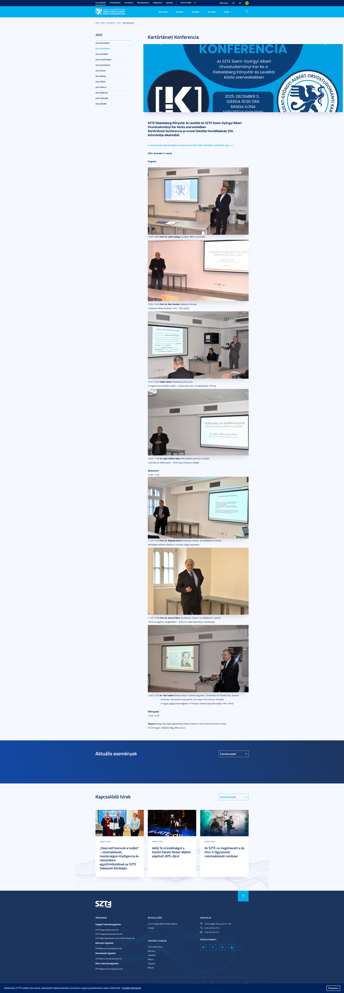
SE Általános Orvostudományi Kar (108, 958)
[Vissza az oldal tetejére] (243, 896)
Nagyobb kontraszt (247, 3)
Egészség (169, 2)
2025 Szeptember (103, 59)
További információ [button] (131, 988)
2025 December (102, 43)
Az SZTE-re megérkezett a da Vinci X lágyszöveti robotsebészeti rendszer (224, 852)
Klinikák (151, 928)
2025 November (128, 23)
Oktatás (179, 11)
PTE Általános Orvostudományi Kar (109, 969)
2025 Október (101, 54)
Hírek (226, 11)
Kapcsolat (224, 3)
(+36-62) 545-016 (212, 928)
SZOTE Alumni (186, 2)
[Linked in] (203, 947)
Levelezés (152, 955)
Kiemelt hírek (105, 841)
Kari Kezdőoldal (100, 2)
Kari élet (212, 11)
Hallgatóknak (157, 2)
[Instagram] (222, 947)
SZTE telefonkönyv (155, 946)
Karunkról (162, 11)
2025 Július (100, 70)
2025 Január (101, 103)
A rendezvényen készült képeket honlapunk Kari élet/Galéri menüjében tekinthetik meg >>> (190, 145)
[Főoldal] (115, 11)
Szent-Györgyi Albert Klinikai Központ (162, 923)
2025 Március (101, 92)
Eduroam (151, 951)
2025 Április (101, 87)
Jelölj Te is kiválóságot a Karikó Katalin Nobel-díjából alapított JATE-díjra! (171, 852)
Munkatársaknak (143, 2)
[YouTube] (231, 947)
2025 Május (100, 81)
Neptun (151, 959)
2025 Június (100, 76)
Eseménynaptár (228, 754)
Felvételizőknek (115, 2)
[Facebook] (213, 947)
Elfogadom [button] (333, 988)
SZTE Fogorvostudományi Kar (107, 929)
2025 (119, 23)
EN (233, 3)
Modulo (151, 967)
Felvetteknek (128, 2)
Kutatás (195, 11)
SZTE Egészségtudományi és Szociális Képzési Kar (115, 938)
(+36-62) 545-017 (212, 932)
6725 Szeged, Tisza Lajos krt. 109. (218, 923)
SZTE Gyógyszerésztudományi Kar (109, 934)
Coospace (151, 963)
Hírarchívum (111, 23)
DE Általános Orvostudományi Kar (108, 948)
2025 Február (101, 98)
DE (240, 3)
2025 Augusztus (102, 65)
